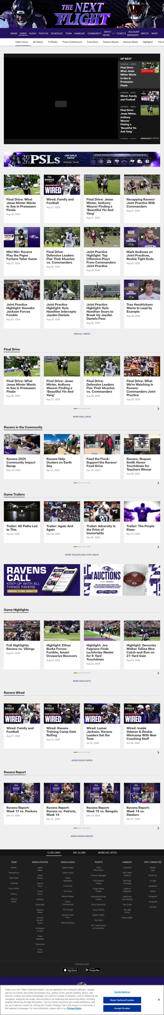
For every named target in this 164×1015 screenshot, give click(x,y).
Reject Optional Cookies (122, 1000)
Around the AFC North (40, 920)
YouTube (152, 907)
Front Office (14, 888)
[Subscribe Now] (42, 580)
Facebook (153, 886)
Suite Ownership (98, 904)
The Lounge (68, 909)
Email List (153, 875)
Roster (14, 867)
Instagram (152, 896)
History (14, 894)
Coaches (14, 883)
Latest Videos (68, 867)
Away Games (98, 910)
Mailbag (40, 899)
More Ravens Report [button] (82, 836)
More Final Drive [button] (82, 417)
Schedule (127, 867)
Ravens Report (68, 896)
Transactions (13, 872)
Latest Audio (67, 872)
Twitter (153, 891)
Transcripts (40, 944)
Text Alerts (98, 920)
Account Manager (98, 875)
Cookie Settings (122, 992)
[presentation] (159, 409)
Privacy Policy (60, 1008)
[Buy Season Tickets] (43, 159)
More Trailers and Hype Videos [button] (82, 555)
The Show (67, 891)
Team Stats (14, 878)
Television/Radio (68, 923)
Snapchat (153, 901)
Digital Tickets (98, 915)
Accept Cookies (122, 1008)
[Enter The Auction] (122, 580)
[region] (82, 1000)
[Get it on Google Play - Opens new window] (92, 971)
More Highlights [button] (82, 681)
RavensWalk (127, 917)
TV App (153, 880)
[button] (61, 104)
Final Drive (67, 886)
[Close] (158, 999)
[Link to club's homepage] (6, 33)
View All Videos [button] (82, 334)
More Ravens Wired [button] (82, 760)
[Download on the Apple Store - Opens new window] (70, 970)
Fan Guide (127, 904)
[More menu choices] (114, 33)
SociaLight (40, 904)
